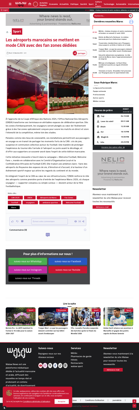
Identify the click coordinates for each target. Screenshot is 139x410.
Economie (53, 4)
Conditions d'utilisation (94, 400)
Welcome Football (73, 202)
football (14, 202)
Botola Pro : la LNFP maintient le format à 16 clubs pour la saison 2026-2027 (19, 331)
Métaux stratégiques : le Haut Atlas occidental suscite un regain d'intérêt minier (113, 64)
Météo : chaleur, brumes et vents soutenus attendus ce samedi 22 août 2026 (115, 32)
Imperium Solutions (90, 406)
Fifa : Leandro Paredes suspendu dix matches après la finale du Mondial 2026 (84, 331)
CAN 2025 (15, 197)
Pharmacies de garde (81, 356)
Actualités (64, 4)
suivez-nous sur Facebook (68, 261)
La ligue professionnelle (102, 87)
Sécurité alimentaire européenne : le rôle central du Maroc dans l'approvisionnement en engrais (115, 57)
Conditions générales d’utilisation (36, 401)
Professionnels (99, 94)
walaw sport (77, 366)
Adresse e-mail (102, 207)
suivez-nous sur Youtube (68, 269)
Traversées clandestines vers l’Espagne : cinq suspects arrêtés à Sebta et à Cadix (114, 44)
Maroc (13, 207)
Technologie (109, 4)
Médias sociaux (99, 101)
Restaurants (77, 363)
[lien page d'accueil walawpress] (29, 4)
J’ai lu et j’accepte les (28, 401)
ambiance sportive (50, 202)
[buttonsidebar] (10, 4)
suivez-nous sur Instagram (28, 269)
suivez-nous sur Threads (27, 278)
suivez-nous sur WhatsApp (28, 261)
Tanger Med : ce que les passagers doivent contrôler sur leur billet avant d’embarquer (115, 49)
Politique (74, 4)
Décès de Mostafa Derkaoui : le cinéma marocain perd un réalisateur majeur (113, 38)
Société (83, 4)
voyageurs (30, 202)
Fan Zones (69, 197)
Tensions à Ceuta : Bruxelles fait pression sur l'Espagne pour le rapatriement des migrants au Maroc (115, 72)
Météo (74, 353)
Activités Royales (44, 4)
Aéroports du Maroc (48, 197)
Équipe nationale (99, 91)
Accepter (61, 401)
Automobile (121, 4)
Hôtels (74, 359)
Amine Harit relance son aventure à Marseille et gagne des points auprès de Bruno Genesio (118, 331)
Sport (91, 4)
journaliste (117, 400)
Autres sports (98, 97)
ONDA (29, 197)
